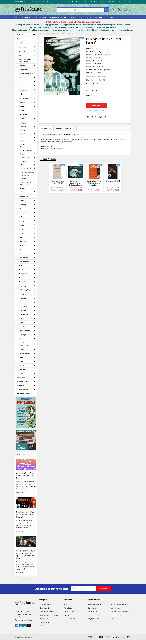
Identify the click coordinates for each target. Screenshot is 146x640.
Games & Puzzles (23, 382)
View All (113, 619)
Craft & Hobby (24, 98)
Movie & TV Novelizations (24, 145)
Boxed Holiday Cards (26, 74)
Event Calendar (40, 17)
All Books (22, 43)
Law (20, 249)
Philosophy (23, 298)
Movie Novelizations (27, 150)
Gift (20, 209)
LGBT (22, 141)
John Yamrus (115, 608)
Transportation (24, 353)
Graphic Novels (24, 213)
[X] (29, 625)
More (111, 17)
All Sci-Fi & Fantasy (28, 172)
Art (20, 55)
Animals (21, 374)
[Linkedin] (100, 116)
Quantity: (90, 95)
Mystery (22, 154)
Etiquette (22, 110)
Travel (21, 357)
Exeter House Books (95, 604)
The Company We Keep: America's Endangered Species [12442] (76, 184)
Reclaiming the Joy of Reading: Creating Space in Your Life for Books (25, 554)
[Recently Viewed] (114, 9)
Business (22, 78)
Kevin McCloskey (93, 615)
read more (19, 492)
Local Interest (24, 261)
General (22, 134)
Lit (20, 253)
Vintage (22, 188)
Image (21, 237)
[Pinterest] (104, 116)
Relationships (24, 314)
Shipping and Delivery (58, 17)
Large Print (23, 245)
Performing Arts (24, 290)
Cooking (21, 94)
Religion (21, 318)
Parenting (22, 286)
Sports (21, 339)
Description (46, 128)
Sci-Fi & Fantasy (25, 168)
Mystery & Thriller (25, 157)
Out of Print (92, 608)
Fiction (21, 118)
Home (21, 229)
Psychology (23, 306)
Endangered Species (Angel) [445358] (57, 182)
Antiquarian (23, 47)
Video (21, 361)
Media (21, 270)
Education (22, 102)
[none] (62, 66)
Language (22, 241)
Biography (22, 65)
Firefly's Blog (44, 622)
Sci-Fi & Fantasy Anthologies (25, 183)
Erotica (22, 130)
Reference (22, 310)
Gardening (22, 205)
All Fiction (23, 123)
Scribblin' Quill (92, 611)
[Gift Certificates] (119, 9)
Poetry (21, 302)
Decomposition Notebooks (120, 611)
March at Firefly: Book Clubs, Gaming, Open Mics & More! (25, 514)
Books (19, 39)
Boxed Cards (23, 69)
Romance (23, 161)
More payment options (96, 111)
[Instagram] (21, 625)
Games (21, 200)
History (21, 221)
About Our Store (21, 17)
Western (23, 192)
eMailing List (100, 17)
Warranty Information (65, 128)
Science (21, 322)
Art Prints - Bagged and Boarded (25, 60)
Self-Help (22, 326)
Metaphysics (23, 274)
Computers (23, 90)
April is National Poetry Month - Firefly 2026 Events (26, 475)
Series (24, 178)
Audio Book (21, 378)
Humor (21, 233)
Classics (22, 86)
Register (128, 2)
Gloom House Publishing (119, 604)
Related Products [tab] (48, 158)
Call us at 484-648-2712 (25, 620)
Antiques (22, 51)
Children (22, 82)
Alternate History (27, 175)
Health (21, 217)
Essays (21, 106)
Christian (23, 126)
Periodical (22, 294)
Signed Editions (24, 330)
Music (21, 278)
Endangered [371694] (113, 181)
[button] (26, 412)
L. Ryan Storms (116, 615)
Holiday (21, 225)
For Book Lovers (22, 389)
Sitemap (43, 626)
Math (20, 265)
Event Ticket (23, 114)
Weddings (22, 369)
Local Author (23, 257)
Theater (21, 349)
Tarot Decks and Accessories (24, 344)
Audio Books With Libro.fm (81, 17)
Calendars (20, 386)
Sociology (22, 335)
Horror (22, 137)
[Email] (92, 116)
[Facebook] (88, 116)
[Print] (96, 116)
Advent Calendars (23, 393)
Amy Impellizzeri (93, 619)
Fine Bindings (23, 196)
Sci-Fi (22, 165)
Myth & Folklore (24, 282)
